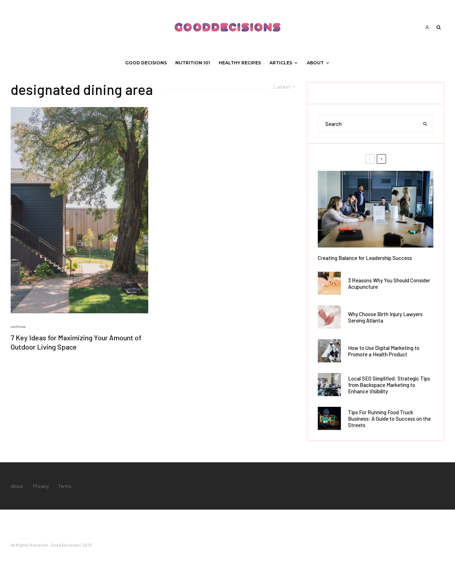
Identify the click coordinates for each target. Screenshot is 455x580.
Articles (280, 62)
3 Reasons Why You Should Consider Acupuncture (389, 283)
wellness (18, 326)
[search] (425, 123)
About (315, 62)
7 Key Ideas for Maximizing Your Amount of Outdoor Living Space (76, 342)
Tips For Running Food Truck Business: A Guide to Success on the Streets (389, 418)
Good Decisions (146, 62)
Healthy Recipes (240, 62)
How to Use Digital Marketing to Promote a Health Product (383, 351)
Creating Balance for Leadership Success (365, 258)
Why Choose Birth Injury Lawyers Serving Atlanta (385, 317)
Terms (64, 486)
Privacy (41, 486)
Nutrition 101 (192, 62)
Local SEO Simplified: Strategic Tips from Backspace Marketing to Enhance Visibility (389, 384)
